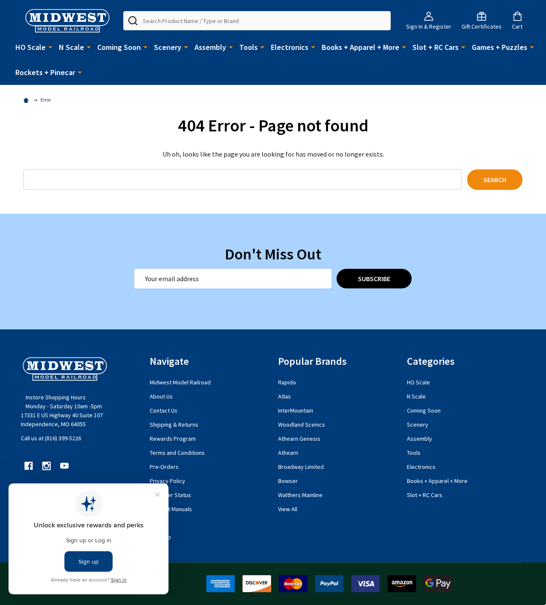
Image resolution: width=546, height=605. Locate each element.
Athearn (288, 453)
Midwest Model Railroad (180, 382)
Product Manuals (171, 509)
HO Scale (30, 47)
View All (287, 509)
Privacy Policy (167, 481)
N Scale (71, 47)
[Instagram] (46, 466)
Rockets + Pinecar (45, 72)
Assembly (210, 47)
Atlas (284, 396)
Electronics (289, 47)
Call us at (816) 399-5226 (51, 438)
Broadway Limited (301, 467)
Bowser (288, 481)
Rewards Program (173, 438)
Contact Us (163, 410)
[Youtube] (64, 466)
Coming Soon (119, 47)
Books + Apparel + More (360, 47)
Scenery (167, 47)
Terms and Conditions (177, 453)
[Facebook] (28, 466)
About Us (161, 396)
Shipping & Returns (174, 424)
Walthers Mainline (300, 495)
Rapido (287, 382)
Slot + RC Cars (435, 47)
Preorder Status (170, 495)
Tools (248, 47)
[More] (50, 46)
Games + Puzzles (499, 47)
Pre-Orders (164, 467)
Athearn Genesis (299, 438)
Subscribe (374, 278)
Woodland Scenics (301, 424)
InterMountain (295, 410)
